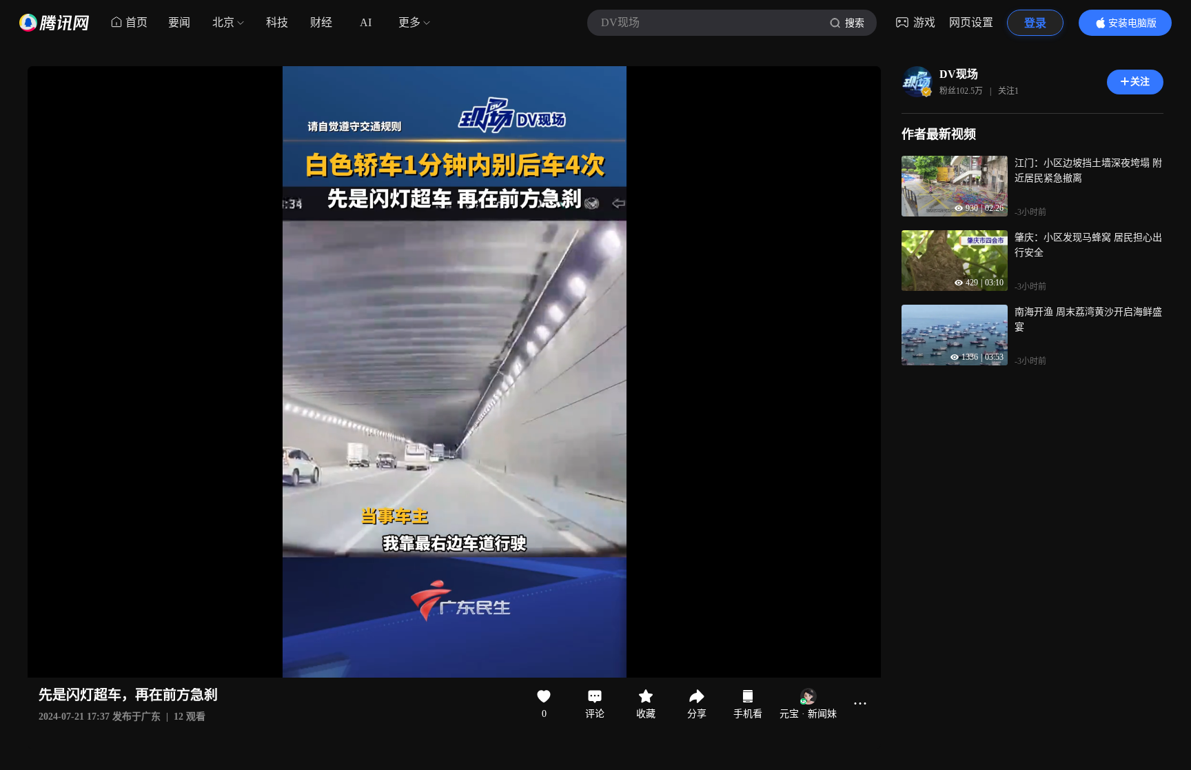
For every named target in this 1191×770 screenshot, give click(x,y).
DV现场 (958, 74)
